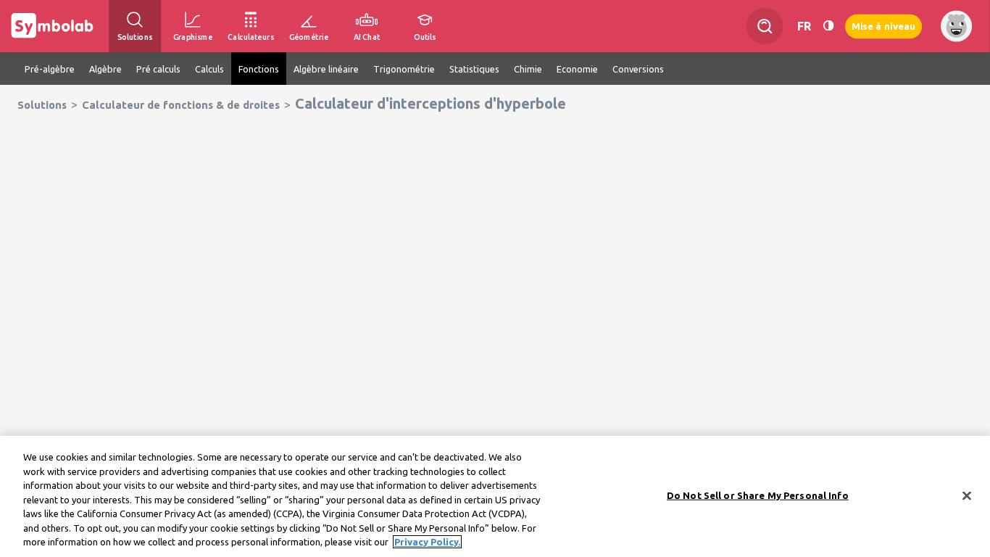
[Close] (967, 495)
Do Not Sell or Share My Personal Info (758, 495)
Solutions (42, 105)
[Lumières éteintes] (828, 26)
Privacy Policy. (427, 542)
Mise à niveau (883, 25)
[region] (495, 496)
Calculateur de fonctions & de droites (181, 105)
